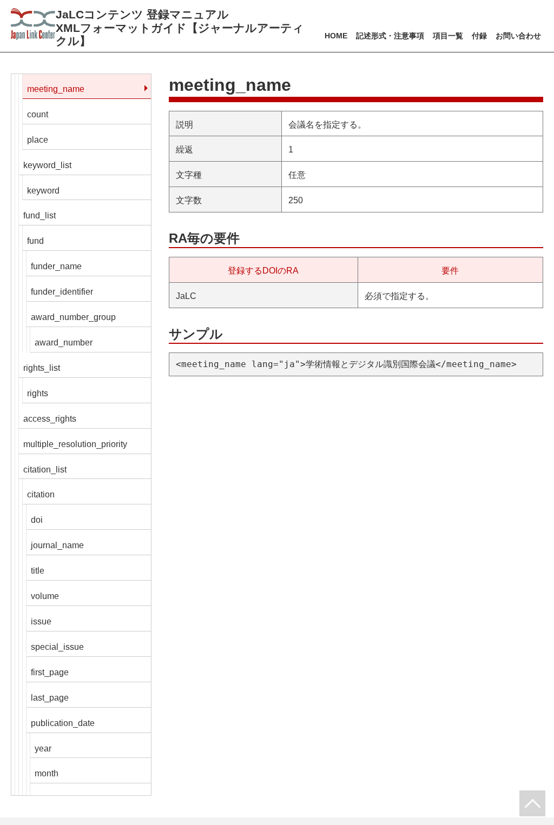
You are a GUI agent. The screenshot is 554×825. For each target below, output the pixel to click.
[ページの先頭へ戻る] (532, 803)
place (37, 139)
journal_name (57, 545)
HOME (336, 35)
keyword (43, 190)
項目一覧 (448, 35)
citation (41, 494)
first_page (50, 672)
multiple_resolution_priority (75, 444)
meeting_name (55, 89)
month (46, 773)
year (43, 748)
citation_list (45, 469)
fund (35, 240)
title (37, 570)
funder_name (56, 266)
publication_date (63, 723)
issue (41, 621)
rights (37, 393)
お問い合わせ (518, 35)
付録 (479, 35)
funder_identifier (62, 291)
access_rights (49, 418)
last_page (50, 697)
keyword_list (47, 165)
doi (37, 519)
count (37, 114)
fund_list (39, 215)
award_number (64, 342)
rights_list (41, 367)
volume (45, 596)
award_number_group (73, 317)
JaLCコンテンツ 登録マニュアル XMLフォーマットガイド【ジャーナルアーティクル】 (180, 28)
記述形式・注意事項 (390, 35)
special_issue (57, 646)
